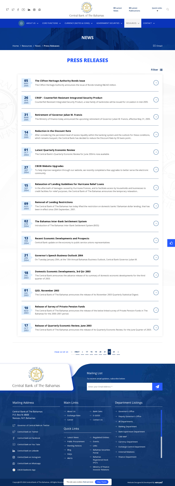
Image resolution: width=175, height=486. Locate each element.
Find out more (88, 482)
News (38, 45)
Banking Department (128, 426)
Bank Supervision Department (132, 431)
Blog (69, 449)
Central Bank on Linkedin (28, 450)
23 (114, 352)
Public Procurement (76, 441)
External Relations (127, 452)
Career (70, 419)
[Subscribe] (157, 386)
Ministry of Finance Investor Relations (101, 468)
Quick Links (157, 8)
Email (159, 45)
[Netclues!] (158, 482)
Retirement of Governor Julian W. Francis (58, 114)
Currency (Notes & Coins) (77, 23)
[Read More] (156, 82)
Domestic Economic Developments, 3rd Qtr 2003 (62, 271)
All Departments (126, 421)
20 (100, 352)
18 (91, 352)
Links (95, 445)
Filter (155, 69)
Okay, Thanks (101, 482)
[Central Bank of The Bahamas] (87, 15)
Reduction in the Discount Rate (53, 130)
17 (87, 352)
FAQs (69, 454)
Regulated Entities (101, 437)
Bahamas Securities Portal (101, 451)
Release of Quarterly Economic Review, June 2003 (63, 325)
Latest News (118, 9)
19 (96, 352)
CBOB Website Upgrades (49, 166)
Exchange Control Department (132, 446)
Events (96, 441)
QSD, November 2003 (47, 290)
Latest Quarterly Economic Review (55, 150)
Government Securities (107, 23)
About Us (30, 23)
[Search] (168, 9)
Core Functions (50, 23)
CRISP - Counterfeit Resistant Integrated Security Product (68, 97)
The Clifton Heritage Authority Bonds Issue (60, 80)
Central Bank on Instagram (29, 457)
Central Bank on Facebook (28, 438)
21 (105, 352)
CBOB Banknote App (26, 470)
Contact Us (98, 419)
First (77, 352)
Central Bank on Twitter (27, 432)
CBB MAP (123, 436)
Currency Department (128, 441)
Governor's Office (126, 411)
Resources (131, 23)
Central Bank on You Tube (28, 444)
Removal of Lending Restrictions (54, 202)
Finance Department (127, 457)
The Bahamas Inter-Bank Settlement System (61, 221)
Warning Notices (74, 445)
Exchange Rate (73, 415)
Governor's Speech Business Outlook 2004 (59, 255)
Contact (147, 23)
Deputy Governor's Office (130, 416)
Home (21, 23)
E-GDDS (96, 415)
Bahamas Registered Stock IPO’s (100, 460)
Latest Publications (134, 9)
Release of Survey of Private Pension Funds (60, 306)
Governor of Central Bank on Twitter (33, 425)
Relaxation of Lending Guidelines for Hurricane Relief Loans (69, 184)
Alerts (70, 458)
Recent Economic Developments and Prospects (62, 238)
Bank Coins (97, 411)
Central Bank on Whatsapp (29, 463)
